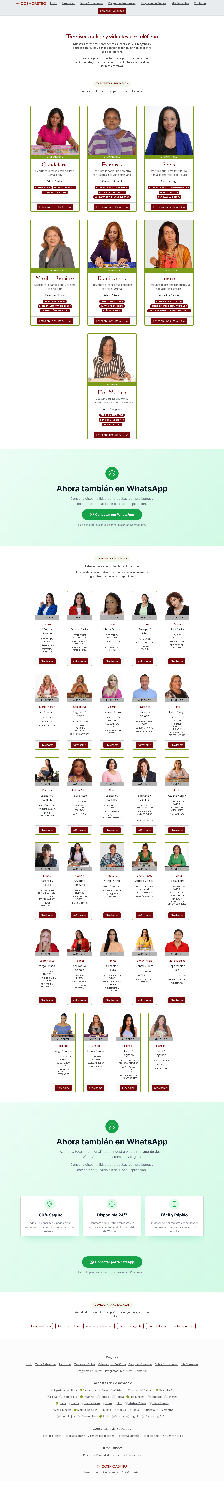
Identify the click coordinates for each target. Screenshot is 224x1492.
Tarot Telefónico (45, 1364)
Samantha (166, 1410)
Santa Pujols (67, 1416)
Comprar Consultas (140, 1364)
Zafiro (163, 1416)
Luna (108, 1403)
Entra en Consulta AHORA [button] (55, 207)
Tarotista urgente (130, 1326)
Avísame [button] (48, 661)
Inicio (53, 3)
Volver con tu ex (183, 1326)
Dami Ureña (166, 1390)
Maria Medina (62, 1410)
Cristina (132, 1390)
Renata (150, 1410)
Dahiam (148, 1390)
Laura (75, 1403)
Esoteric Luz (70, 1397)
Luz (119, 1403)
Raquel (135, 1410)
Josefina (172, 1397)
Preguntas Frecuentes (121, 3)
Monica (121, 1410)
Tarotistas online (68, 1326)
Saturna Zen (89, 1416)
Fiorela (119, 1397)
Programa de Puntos (153, 3)
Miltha (106, 1410)
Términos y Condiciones (126, 1455)
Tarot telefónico (41, 1326)
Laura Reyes (92, 1403)
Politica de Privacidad (96, 1455)
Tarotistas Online (84, 1364)
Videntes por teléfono (99, 1326)
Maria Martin (160, 1403)
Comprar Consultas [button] (112, 11)
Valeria (119, 1416)
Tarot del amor (157, 1326)
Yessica (149, 1416)
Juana (62, 1403)
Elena (53, 1397)
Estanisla (88, 1397)
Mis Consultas (180, 3)
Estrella (105, 1397)
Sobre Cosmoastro (91, 3)
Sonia (105, 1416)
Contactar (200, 3)
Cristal (118, 1390)
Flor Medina (136, 1397)
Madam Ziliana (137, 1403)
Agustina (59, 1390)
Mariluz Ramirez (87, 1410)
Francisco (156, 1397)
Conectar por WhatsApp (114, 515)
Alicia (73, 1390)
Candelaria (89, 1390)
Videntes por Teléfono (112, 1364)
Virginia (134, 1416)
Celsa (104, 1390)
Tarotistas (68, 3)
